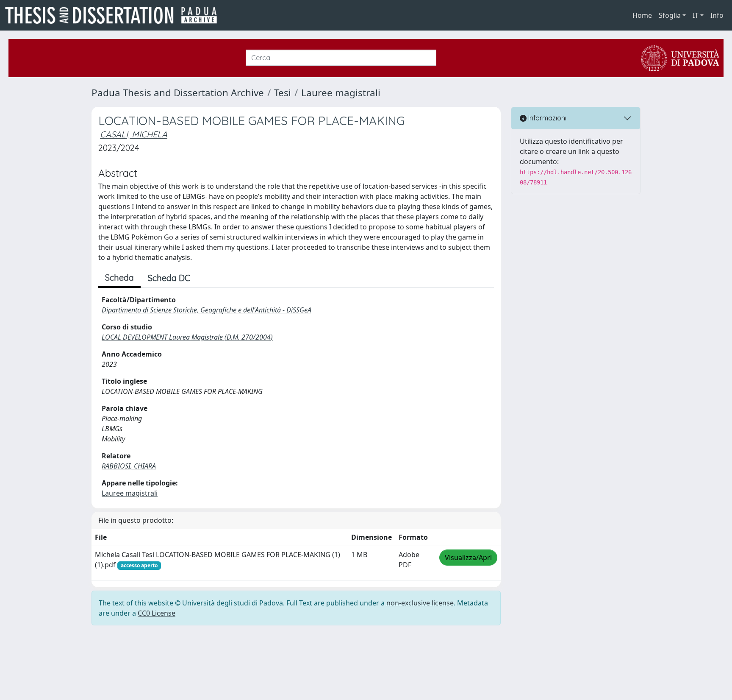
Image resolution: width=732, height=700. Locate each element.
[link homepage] (114, 15)
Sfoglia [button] (670, 15)
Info (717, 15)
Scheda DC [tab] (169, 278)
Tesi (282, 92)
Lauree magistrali (340, 92)
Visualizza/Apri (468, 557)
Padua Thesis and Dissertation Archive (178, 92)
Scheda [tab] (119, 277)
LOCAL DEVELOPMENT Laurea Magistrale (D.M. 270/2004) (187, 337)
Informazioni (546, 118)
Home (642, 15)
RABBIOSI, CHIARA (129, 466)
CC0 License (156, 613)
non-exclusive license (420, 603)
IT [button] (696, 15)
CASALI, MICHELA (133, 134)
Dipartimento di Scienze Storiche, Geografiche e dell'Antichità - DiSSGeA (206, 310)
